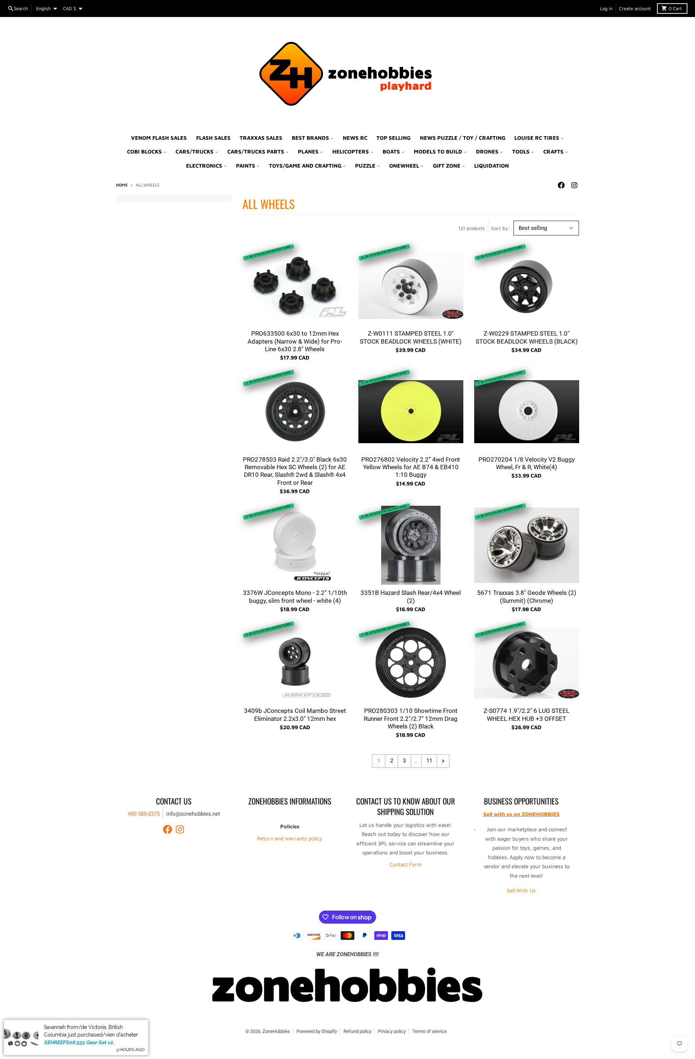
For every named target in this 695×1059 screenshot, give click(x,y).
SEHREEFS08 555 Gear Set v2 (78, 1042)
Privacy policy (392, 1031)
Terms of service (429, 1031)
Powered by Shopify (316, 1031)
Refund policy (357, 1031)
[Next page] (443, 761)
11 (429, 760)
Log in (606, 8)
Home (122, 184)
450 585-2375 (144, 814)
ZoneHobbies (276, 1031)
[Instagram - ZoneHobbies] (574, 185)
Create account (635, 8)
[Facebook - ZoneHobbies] (561, 185)
